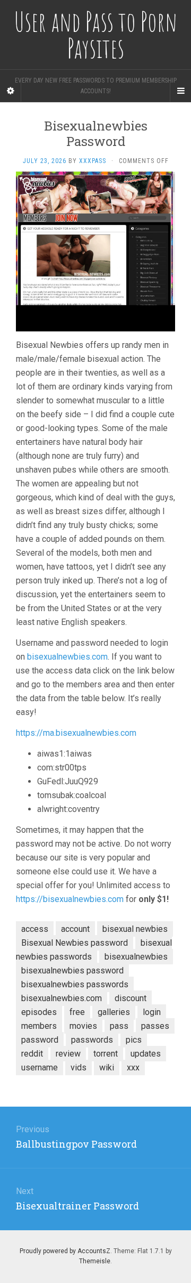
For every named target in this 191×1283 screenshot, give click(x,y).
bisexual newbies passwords (94, 950)
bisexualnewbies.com (67, 657)
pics (134, 1040)
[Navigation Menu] (180, 91)
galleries (114, 1012)
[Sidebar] (10, 91)
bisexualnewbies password (72, 970)
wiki (106, 1067)
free (77, 1012)
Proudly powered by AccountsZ (65, 1251)
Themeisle (94, 1261)
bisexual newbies (135, 929)
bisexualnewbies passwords (74, 984)
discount (130, 998)
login (152, 1012)
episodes (39, 1012)
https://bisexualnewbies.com (70, 899)
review (68, 1054)
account (75, 929)
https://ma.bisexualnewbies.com (76, 733)
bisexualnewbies (136, 957)
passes (155, 1026)
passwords (92, 1040)
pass (119, 1026)
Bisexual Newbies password (74, 943)
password (39, 1040)
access (34, 929)
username (39, 1067)
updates (146, 1054)
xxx (133, 1067)
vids (78, 1067)
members (39, 1026)
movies (83, 1026)
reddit (32, 1054)
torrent (105, 1054)
